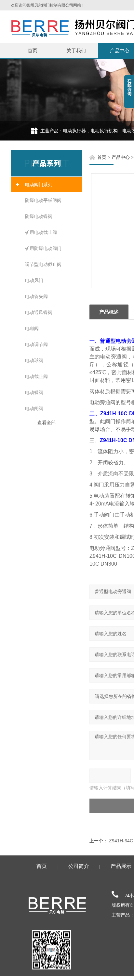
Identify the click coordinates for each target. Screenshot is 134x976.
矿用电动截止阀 (41, 232)
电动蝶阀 (34, 392)
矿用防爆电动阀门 (43, 248)
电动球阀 (34, 360)
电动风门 (34, 280)
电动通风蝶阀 (38, 312)
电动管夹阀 (36, 296)
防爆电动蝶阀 (38, 216)
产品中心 (121, 157)
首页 (32, 50)
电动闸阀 (34, 408)
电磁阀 (32, 328)
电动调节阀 (36, 344)
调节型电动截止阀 (43, 264)
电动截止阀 (36, 376)
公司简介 (78, 866)
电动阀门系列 (38, 184)
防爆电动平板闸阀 (43, 200)
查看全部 (46, 422)
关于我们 (76, 50)
